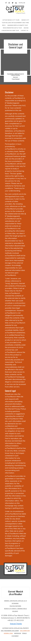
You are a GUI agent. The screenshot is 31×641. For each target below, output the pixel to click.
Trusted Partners (15, 606)
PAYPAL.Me (22, 3)
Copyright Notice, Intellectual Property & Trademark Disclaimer (15, 74)
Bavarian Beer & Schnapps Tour (18, 25)
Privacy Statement (16, 79)
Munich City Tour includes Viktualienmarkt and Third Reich (15, 22)
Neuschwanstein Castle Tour (12, 28)
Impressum (15, 77)
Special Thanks (16, 624)
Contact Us (24, 30)
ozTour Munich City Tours (10, 20)
